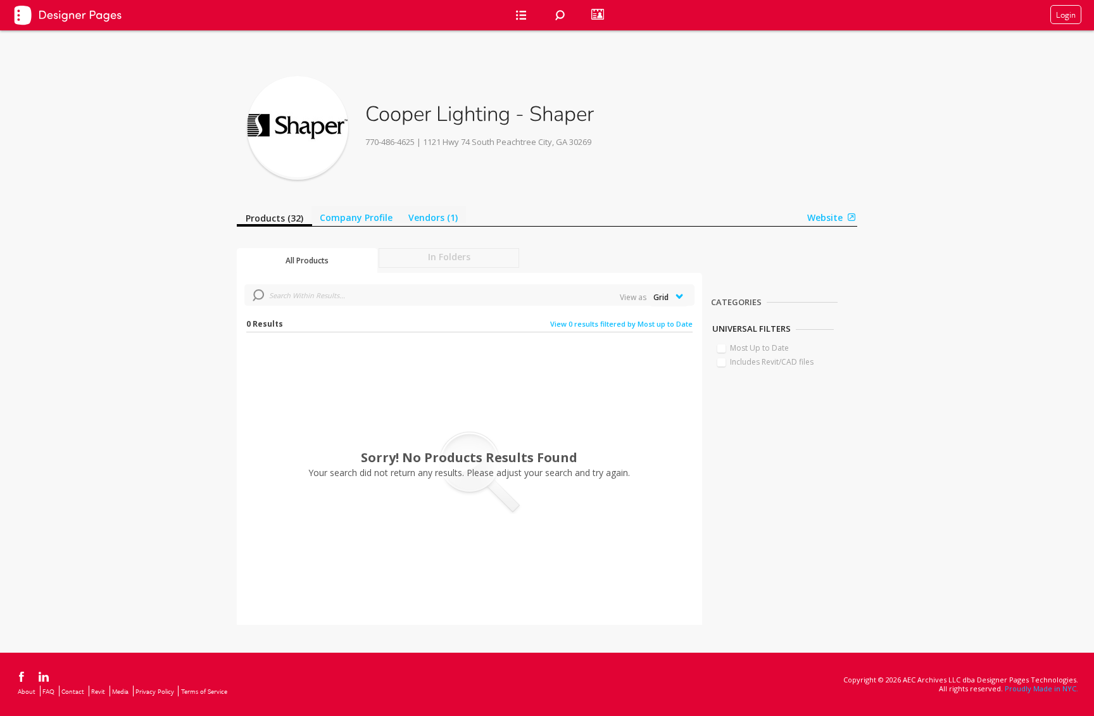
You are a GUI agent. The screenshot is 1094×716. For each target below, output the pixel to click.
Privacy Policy (154, 691)
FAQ (48, 691)
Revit (98, 691)
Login (1066, 14)
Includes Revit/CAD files (772, 361)
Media (120, 691)
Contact (72, 691)
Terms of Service (204, 691)
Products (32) (274, 218)
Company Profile (356, 217)
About (26, 691)
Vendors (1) (433, 217)
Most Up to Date (759, 347)
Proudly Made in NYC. (1041, 688)
